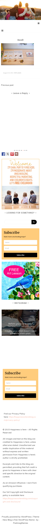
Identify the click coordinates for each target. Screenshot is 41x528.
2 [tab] (16, 150)
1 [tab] (14, 150)
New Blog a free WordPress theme (19, 520)
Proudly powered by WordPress (17, 516)
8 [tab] (26, 150)
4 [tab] (19, 150)
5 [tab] (21, 150)
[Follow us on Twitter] (8, 154)
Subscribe (20, 255)
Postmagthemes (20, 523)
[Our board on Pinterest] (12, 154)
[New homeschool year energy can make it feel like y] (20, 329)
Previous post (7, 85)
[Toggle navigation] (2, 30)
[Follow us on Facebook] (3, 154)
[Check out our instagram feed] (16, 154)
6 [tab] (23, 150)
